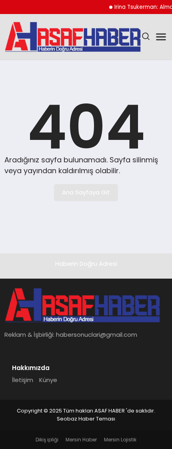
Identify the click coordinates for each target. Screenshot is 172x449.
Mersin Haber (81, 439)
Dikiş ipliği (47, 439)
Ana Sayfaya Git (86, 192)
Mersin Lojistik (120, 439)
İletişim (22, 380)
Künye (48, 380)
